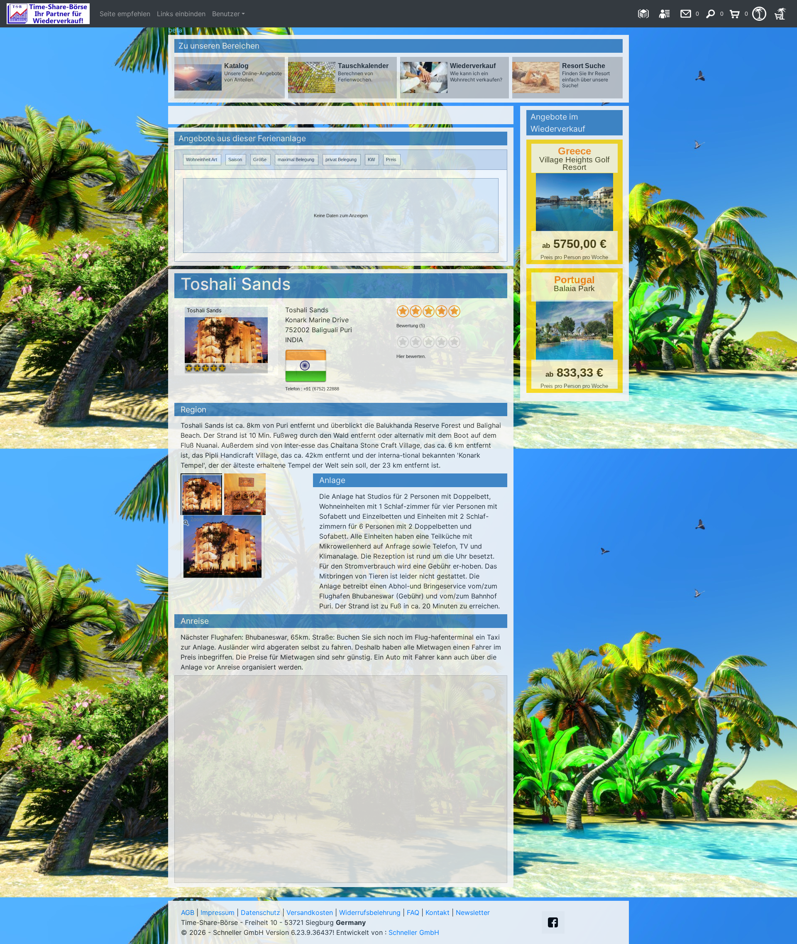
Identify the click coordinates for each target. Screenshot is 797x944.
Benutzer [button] (226, 14)
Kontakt (437, 912)
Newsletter (473, 912)
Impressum (217, 912)
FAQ (413, 912)
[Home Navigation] (643, 14)
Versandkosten (309, 912)
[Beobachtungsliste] (759, 14)
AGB (187, 912)
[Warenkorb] (780, 14)
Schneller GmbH (414, 932)
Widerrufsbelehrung (370, 912)
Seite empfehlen (125, 14)
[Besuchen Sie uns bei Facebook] (553, 922)
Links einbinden (181, 14)
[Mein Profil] (664, 14)
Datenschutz (260, 912)
